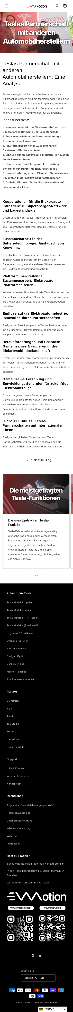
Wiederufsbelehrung (18, 828)
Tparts (10, 716)
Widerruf (12, 836)
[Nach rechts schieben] (44, 575)
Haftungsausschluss (18, 812)
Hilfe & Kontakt (15, 768)
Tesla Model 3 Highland (20, 602)
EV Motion (13, 700)
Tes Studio (13, 723)
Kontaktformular (54, 863)
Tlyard (10, 708)
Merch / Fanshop (17, 671)
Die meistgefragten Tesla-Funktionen (28, 522)
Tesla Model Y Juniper (20, 610)
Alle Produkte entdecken (21, 679)
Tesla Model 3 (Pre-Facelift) (23, 617)
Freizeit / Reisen (16, 648)
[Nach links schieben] (29, 575)
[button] (7, 6)
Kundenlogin (14, 783)
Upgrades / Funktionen (20, 633)
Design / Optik (15, 656)
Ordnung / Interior (17, 640)
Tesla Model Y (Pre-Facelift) (23, 625)
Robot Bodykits (15, 747)
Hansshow (13, 739)
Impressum (13, 843)
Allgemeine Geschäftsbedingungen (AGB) (31, 805)
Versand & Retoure (18, 776)
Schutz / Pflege (15, 663)
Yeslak (10, 731)
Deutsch (48, 1009)
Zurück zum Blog (39, 460)
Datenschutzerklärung (19, 820)
